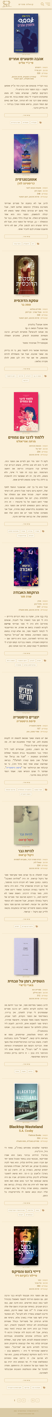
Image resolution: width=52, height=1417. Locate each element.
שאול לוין (37, 862)
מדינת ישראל (10, 790)
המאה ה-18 (11, 661)
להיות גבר (26, 851)
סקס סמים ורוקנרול (14, 1388)
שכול (23, 531)
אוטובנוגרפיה (26, 179)
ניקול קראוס (26, 855)
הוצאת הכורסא (35, 445)
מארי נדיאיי (26, 985)
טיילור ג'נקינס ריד (26, 1276)
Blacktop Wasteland (26, 1127)
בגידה (30, 531)
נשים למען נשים (30, 665)
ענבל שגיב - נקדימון (33, 312)
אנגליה (33, 122)
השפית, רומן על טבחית (26, 981)
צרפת (30, 1071)
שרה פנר (26, 596)
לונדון (28, 376)
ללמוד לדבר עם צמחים (26, 437)
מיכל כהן (37, 604)
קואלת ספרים (26, 4)
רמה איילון (37, 992)
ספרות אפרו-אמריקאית (17, 1210)
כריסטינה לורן (26, 183)
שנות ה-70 (36, 1388)
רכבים (21, 1215)
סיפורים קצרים (27, 926)
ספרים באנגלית (33, 1141)
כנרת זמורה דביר (34, 859)
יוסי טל (38, 448)
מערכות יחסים (14, 531)
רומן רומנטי (18, 78)
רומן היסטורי (10, 376)
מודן (39, 601)
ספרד (37, 531)
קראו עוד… (23, 115)
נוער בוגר (17, 244)
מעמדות (25, 122)
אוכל (17, 1071)
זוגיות (31, 536)
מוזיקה (26, 1388)
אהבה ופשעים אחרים (26, 59)
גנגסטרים (29, 1215)
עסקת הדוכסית (26, 301)
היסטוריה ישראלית (24, 790)
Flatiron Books (35, 1135)
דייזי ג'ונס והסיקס (26, 1272)
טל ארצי (38, 1283)
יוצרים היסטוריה (26, 717)
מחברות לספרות (20, 859)
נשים (39, 661)
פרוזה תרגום (17, 76)
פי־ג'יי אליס (26, 63)
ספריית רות (36, 989)
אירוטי (21, 376)
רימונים (38, 67)
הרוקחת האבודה (26, 592)
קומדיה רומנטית (29, 76)
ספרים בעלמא (35, 309)
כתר (39, 1280)
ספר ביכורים (15, 122)
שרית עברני (22, 536)
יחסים (17, 926)
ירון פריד (37, 70)
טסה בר (26, 305)
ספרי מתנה (35, 731)
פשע (37, 1210)
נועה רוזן (37, 190)
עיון (28, 731)
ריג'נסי (25, 380)
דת (33, 244)
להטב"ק (26, 244)
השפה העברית (26, 794)
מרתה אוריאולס (26, 441)
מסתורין (18, 665)
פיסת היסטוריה (26, 721)
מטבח (24, 1071)
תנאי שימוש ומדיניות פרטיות (26, 1414)
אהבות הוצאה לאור (33, 187)
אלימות (30, 1210)
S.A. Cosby (26, 1131)
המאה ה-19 (37, 376)
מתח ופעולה (29, 78)
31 (33, 1400)
